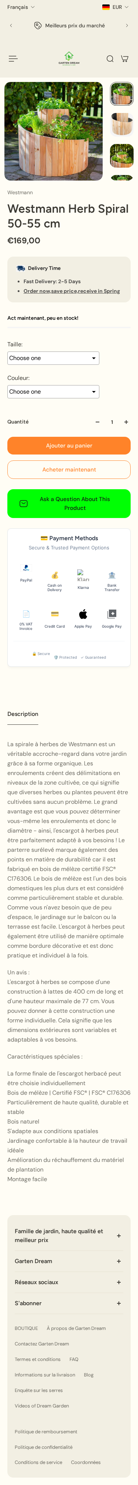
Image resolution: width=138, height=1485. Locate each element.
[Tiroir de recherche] (110, 59)
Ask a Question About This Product (75, 503)
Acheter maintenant (69, 469)
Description (22, 713)
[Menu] (13, 58)
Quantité (18, 422)
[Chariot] (124, 59)
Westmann (20, 192)
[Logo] (69, 58)
